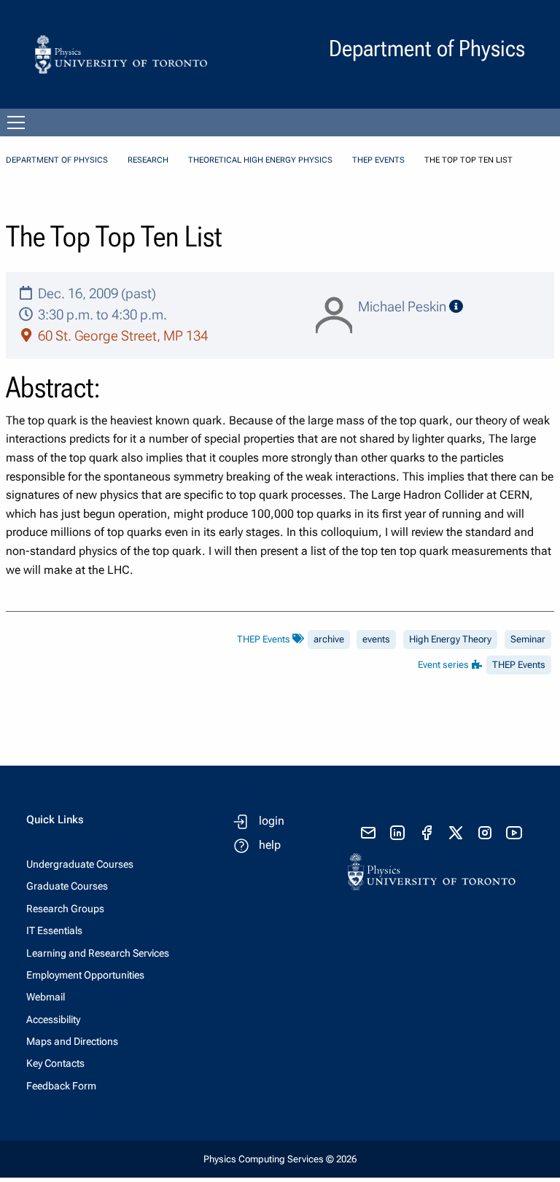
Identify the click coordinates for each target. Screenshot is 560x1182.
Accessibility (53, 1019)
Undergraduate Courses (79, 864)
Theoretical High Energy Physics (260, 160)
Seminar (527, 639)
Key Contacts (55, 1063)
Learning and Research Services (97, 953)
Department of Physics (57, 160)
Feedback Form (61, 1086)
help (270, 845)
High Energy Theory (450, 639)
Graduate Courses (67, 886)
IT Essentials (54, 930)
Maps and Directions (72, 1041)
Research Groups (65, 908)
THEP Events (378, 160)
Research (148, 160)
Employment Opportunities (85, 975)
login (271, 821)
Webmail (45, 997)
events (376, 639)
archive (329, 639)
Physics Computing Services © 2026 (280, 1159)
